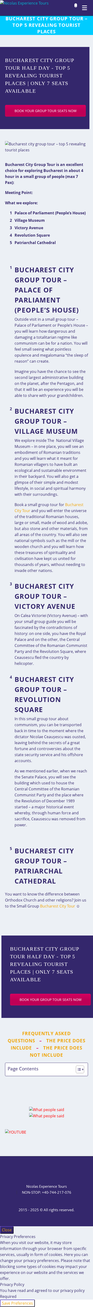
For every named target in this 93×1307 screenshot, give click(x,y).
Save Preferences (17, 1303)
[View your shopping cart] (74, 8)
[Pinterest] (53, 1169)
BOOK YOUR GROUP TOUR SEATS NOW (46, 110)
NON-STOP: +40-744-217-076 (46, 1192)
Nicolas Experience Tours (46, 1186)
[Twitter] (40, 1169)
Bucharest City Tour (57, 906)
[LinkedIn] (34, 1169)
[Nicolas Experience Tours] (24, 3)
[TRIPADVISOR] (65, 1169)
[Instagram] (46, 1169)
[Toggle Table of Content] (77, 1069)
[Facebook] (28, 1169)
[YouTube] (59, 1169)
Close (7, 1230)
